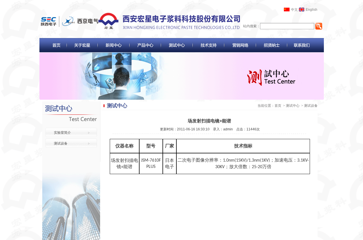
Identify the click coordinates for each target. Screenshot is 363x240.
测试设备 (60, 143)
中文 (294, 10)
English (311, 10)
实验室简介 (62, 133)
